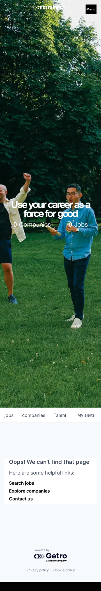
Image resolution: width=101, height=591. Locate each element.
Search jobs (21, 483)
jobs (8, 415)
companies (33, 415)
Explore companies (29, 491)
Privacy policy (37, 570)
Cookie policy (64, 570)
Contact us (21, 499)
